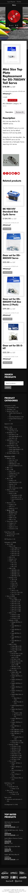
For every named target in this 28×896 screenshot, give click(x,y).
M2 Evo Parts (15, 661)
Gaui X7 (14, 555)
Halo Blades (10, 429)
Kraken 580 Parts (16, 718)
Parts (8, 596)
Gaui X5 (14, 553)
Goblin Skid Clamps (14, 413)
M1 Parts (14, 659)
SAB (10, 568)
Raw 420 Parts (15, 726)
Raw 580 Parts (15, 731)
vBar (10, 486)
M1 (12, 562)
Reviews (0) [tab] (19, 112)
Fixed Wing (8, 532)
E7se (13, 583)
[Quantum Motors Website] (18, 881)
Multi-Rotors (8, 783)
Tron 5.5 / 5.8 (15, 592)
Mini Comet (17, 715)
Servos (8, 510)
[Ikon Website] (14, 877)
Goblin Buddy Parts (17, 705)
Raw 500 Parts (15, 729)
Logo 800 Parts (16, 640)
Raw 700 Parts (15, 733)
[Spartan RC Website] (9, 881)
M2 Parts (14, 666)
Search (8, 387)
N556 (13, 585)
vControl (11, 528)
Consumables (10, 407)
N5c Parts (14, 757)
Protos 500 (14, 648)
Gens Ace (11, 460)
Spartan (11, 484)
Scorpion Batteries (14, 465)
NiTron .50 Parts (16, 763)
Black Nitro (17, 698)
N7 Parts (14, 759)
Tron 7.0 (14, 594)
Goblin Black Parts (16, 694)
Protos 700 (14, 650)
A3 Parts (14, 614)
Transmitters (10, 521)
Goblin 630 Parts (16, 683)
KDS (10, 557)
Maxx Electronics (13, 482)
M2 (12, 564)
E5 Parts (14, 752)
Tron (10, 588)
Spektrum (11, 508)
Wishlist (19, 1)
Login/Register (11, 1)
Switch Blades (10, 445)
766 (13, 579)
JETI (10, 506)
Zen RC (14, 25)
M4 (12, 566)
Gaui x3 (14, 605)
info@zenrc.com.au (14, 892)
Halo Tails (12, 431)
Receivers (9, 502)
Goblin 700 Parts (16, 687)
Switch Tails (12, 451)
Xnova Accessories (16, 499)
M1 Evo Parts (15, 653)
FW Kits (9, 535)
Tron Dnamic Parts (16, 778)
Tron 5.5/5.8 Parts (16, 770)
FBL (8, 478)
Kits (8, 544)
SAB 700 (14, 575)
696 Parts (14, 748)
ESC (8, 469)
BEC (8, 467)
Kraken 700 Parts (16, 722)
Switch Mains (12, 447)
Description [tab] (9, 112)
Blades (6, 427)
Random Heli (10, 411)
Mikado (11, 559)
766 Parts (14, 750)
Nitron (13, 590)
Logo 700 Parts (16, 637)
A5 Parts (14, 616)
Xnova (10, 493)
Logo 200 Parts (16, 626)
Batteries (9, 458)
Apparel (7, 424)
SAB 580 (14, 574)
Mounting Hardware (14, 416)
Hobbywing (12, 473)
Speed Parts (15, 740)
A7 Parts (14, 618)
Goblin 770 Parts (16, 690)
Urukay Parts (15, 742)
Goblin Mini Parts (16, 709)
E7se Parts (14, 753)
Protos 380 (14, 646)
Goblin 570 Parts (16, 679)
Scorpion (11, 475)
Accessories (8, 405)
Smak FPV (12, 786)
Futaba (11, 480)
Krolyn (20, 891)
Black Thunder (18, 702)
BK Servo (11, 512)
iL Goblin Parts (18, 737)
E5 (12, 581)
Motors (9, 489)
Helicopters (8, 542)
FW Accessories (11, 534)
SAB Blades (10, 440)
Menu (14, 5)
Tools (6, 797)
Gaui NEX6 (15, 548)
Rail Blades (10, 432)
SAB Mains (12, 442)
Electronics (7, 456)
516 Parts (14, 746)
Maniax (11, 462)
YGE (10, 477)
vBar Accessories (13, 488)
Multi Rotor (14, 497)
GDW (10, 517)
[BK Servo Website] (5, 877)
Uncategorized (8, 804)
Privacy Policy (10, 891)
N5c (13, 587)
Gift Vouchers (8, 539)
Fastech (11, 514)
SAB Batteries (12, 464)
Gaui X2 (14, 603)
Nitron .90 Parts (16, 766)
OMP (10, 525)
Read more (7, 228)
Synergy (11, 577)
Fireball (16, 713)
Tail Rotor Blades (11, 453)
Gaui (10, 471)
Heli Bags (9, 409)
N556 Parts (15, 755)
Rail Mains (12, 434)
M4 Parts (14, 668)
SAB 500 (14, 572)
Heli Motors (15, 495)
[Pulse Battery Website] (23, 873)
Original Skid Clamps (15, 418)
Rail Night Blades (14, 436)
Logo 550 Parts (16, 629)
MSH (10, 644)
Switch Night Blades (14, 449)
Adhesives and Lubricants (14, 799)
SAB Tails (11, 444)
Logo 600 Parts (16, 633)
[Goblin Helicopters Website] (5, 873)
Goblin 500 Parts (16, 676)
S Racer (14, 788)
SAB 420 (14, 570)
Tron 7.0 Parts (15, 774)
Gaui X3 (14, 550)
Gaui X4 (14, 551)
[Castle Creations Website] (23, 877)
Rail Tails (11, 438)
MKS (10, 519)
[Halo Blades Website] (14, 873)
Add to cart (12, 100)
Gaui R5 (14, 601)
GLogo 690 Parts (16, 622)
